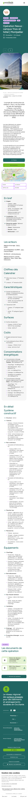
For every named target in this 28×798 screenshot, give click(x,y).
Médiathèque (13, 715)
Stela (16, 258)
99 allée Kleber (17, 729)
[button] (14, 175)
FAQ (13, 719)
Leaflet (11, 180)
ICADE (6, 247)
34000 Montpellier (18, 730)
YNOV (18, 245)
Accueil (4, 92)
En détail (17, 187)
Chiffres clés (5, 187)
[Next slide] (10, 50)
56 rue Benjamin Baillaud (19, 739)
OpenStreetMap (17, 180)
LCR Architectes (16, 254)
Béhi (20, 258)
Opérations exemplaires (9, 94)
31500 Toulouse (17, 740)
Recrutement (13, 722)
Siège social (16, 727)
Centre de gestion (18, 738)
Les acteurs (17, 184)
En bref (4, 184)
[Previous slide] (5, 50)
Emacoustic (7, 259)
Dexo (12, 258)
